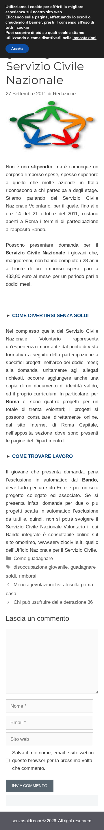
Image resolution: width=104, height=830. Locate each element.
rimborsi (27, 576)
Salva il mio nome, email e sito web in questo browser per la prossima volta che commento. (53, 760)
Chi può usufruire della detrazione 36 (53, 602)
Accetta (17, 48)
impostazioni (84, 38)
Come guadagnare (33, 558)
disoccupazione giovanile (41, 567)
